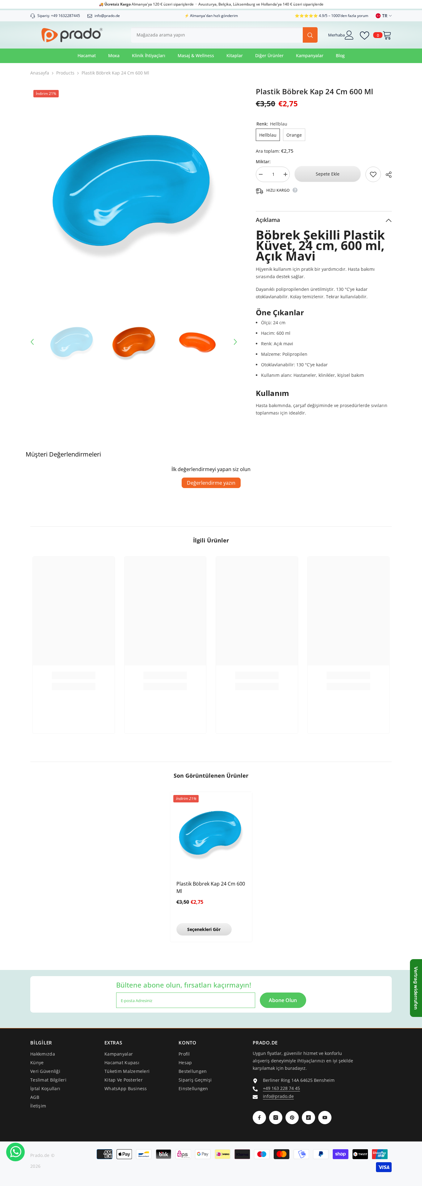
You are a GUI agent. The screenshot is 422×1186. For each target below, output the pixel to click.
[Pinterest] (292, 1117)
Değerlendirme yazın (211, 482)
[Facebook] (259, 1117)
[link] (73, 675)
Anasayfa (39, 73)
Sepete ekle (328, 174)
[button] (32, 341)
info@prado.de (278, 1096)
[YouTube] (324, 1117)
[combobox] (217, 35)
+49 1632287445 (65, 15)
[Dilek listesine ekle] (373, 174)
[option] (134, 190)
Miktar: (263, 161)
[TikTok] (308, 1117)
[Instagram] (275, 1117)
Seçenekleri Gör (204, 929)
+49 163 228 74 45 (281, 1088)
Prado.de (39, 1155)
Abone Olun (283, 1000)
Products (65, 73)
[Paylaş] (386, 174)
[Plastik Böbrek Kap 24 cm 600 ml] (211, 833)
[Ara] (224, 35)
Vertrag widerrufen (416, 988)
